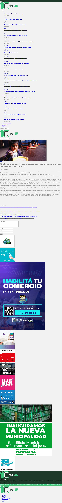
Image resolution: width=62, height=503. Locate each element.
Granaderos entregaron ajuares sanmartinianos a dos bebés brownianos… (21, 80)
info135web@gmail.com (7, 482)
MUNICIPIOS (6, 73)
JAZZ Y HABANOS (5, 124)
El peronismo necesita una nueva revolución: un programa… (17, 97)
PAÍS (5, 11)
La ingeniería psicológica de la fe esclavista (14, 119)
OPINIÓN (3, 95)
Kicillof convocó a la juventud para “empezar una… (15, 30)
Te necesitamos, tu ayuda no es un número (13, 108)
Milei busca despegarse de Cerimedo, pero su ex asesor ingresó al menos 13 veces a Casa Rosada (17, 218)
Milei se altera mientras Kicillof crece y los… (14, 13)
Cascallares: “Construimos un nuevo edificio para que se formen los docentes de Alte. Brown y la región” (18, 207)
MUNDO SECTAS (5, 499)
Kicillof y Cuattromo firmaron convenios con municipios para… (18, 47)
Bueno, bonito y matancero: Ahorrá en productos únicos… (17, 86)
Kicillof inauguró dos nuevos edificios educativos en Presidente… (18, 41)
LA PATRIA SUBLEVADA (6, 123)
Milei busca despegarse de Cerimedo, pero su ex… (15, 24)
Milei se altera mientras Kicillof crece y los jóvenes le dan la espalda (12, 214)
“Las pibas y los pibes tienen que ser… (12, 52)
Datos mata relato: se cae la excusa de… (13, 19)
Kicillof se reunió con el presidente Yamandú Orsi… (15, 58)
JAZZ (3, 126)
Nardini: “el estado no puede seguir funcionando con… (16, 75)
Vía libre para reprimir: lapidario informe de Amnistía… (16, 35)
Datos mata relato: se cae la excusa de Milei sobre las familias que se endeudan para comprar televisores (18, 216)
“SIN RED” (4, 125)
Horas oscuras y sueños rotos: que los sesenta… (15, 114)
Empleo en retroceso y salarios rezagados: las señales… (17, 63)
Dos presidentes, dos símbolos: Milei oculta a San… (15, 103)
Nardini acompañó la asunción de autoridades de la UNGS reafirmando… (20, 91)
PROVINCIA (6, 39)
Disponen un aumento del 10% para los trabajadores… (16, 69)
